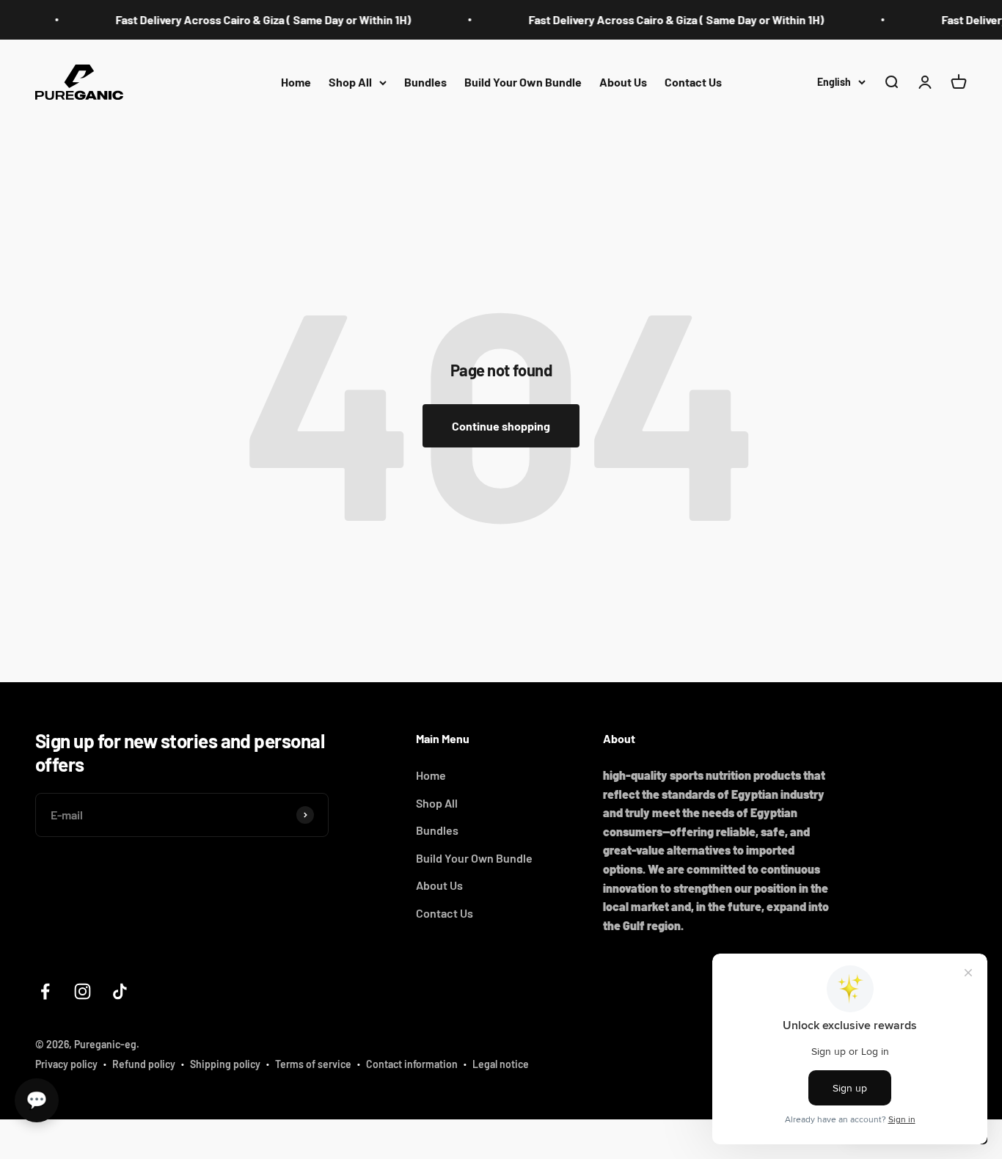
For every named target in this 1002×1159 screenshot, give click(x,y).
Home (296, 82)
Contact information (412, 1064)
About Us (623, 82)
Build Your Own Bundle (523, 82)
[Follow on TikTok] (120, 991)
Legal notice (500, 1064)
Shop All (350, 82)
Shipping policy (225, 1064)
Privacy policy (66, 1064)
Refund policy (143, 1064)
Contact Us (693, 82)
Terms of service (313, 1064)
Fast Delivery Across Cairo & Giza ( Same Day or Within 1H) (248, 19)
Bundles (425, 82)
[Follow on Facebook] (45, 991)
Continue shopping (501, 426)
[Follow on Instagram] (82, 991)
